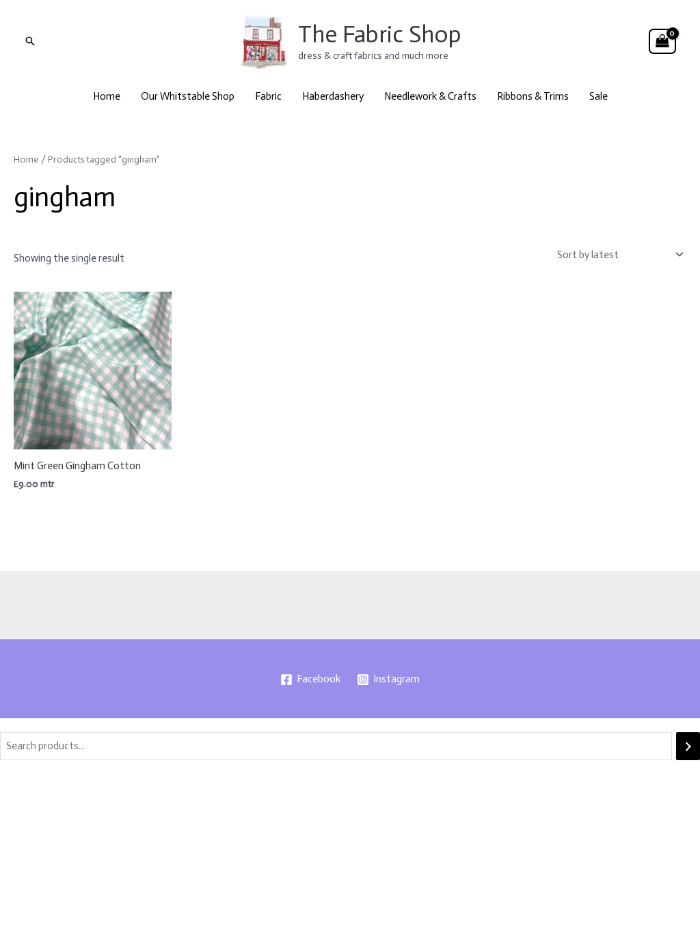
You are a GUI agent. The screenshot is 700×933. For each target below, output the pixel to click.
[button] (30, 41)
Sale (598, 96)
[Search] (688, 746)
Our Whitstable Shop (187, 96)
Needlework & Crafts (430, 96)
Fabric (268, 96)
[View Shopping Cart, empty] (662, 42)
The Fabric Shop (379, 34)
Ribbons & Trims (533, 96)
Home (106, 96)
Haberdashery (333, 96)
